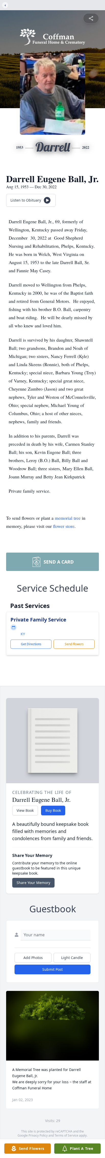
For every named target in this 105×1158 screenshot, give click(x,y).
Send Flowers (74, 644)
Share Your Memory (33, 882)
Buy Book (53, 810)
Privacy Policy (38, 1135)
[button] (52, 1026)
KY (23, 633)
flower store (63, 526)
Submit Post (52, 969)
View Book (25, 810)
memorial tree (68, 518)
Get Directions (31, 644)
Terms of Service (66, 1135)
